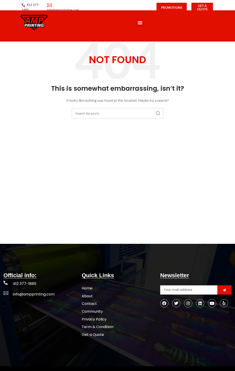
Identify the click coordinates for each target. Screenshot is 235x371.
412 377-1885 (24, 283)
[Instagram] (188, 303)
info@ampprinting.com (34, 294)
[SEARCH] (158, 113)
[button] (140, 22)
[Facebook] (164, 303)
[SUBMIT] (224, 290)
